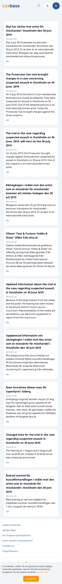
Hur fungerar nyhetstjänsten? (16, 535)
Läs (7, 61)
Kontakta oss (8, 545)
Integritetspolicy (10, 551)
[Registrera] (56, 5)
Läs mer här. (42, 572)
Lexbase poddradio (11, 525)
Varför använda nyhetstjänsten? (17, 540)
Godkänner (31, 578)
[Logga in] (47, 5)
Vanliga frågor (9, 530)
